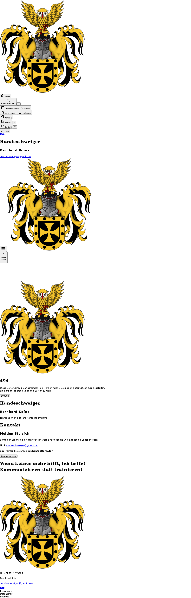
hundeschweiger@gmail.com (15, 156)
